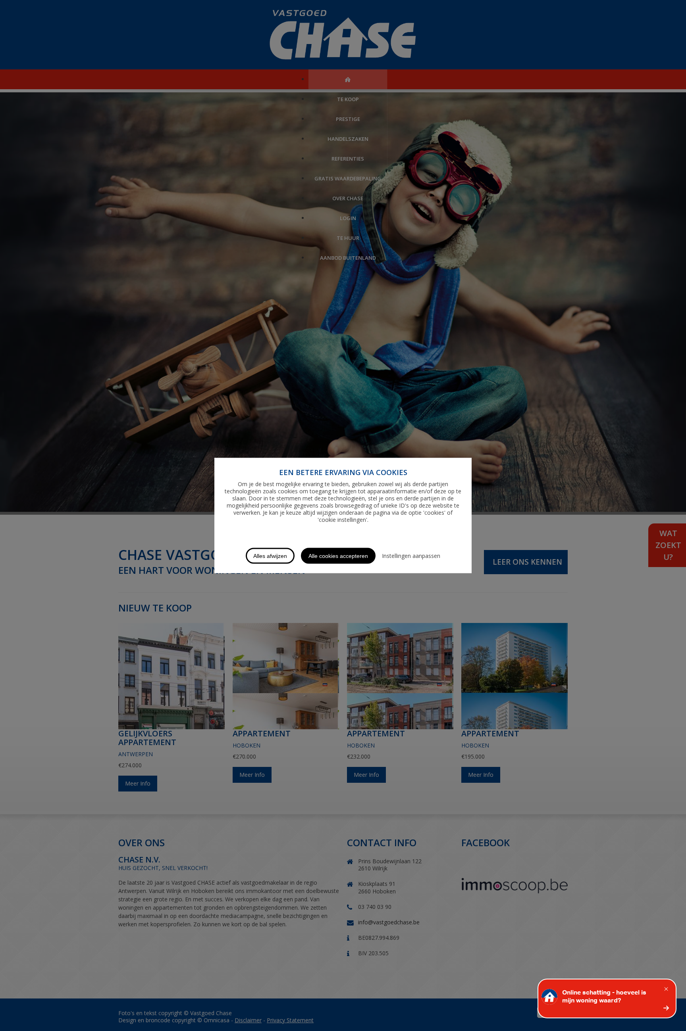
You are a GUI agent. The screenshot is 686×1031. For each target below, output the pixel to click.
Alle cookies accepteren (338, 556)
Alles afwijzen (270, 556)
